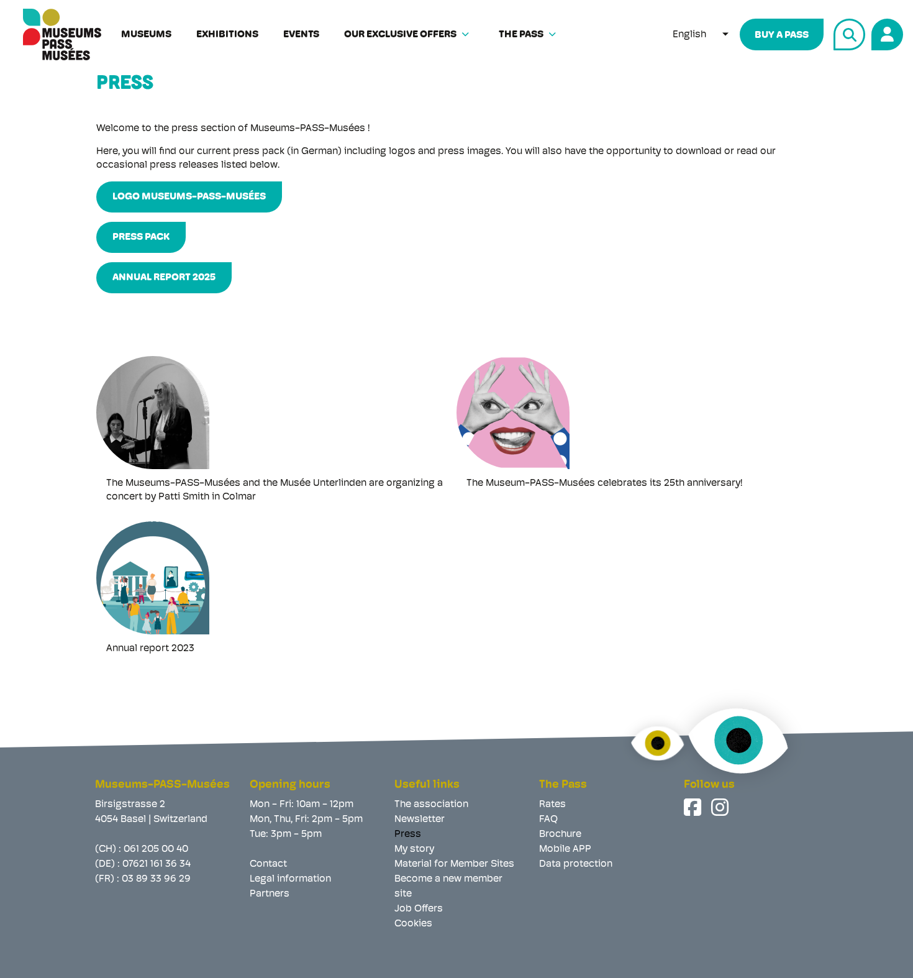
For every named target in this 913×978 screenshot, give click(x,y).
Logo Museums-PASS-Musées (189, 197)
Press (407, 834)
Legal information (290, 879)
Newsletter (419, 820)
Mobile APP (565, 849)
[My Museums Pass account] (885, 32)
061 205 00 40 (156, 849)
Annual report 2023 (150, 649)
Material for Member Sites (454, 864)
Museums (146, 35)
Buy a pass (782, 35)
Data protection (575, 864)
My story (414, 849)
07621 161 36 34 (156, 864)
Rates (552, 805)
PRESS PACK (141, 237)
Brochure (560, 834)
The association (431, 805)
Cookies (413, 924)
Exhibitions (227, 35)
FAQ (548, 820)
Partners (269, 894)
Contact (268, 864)
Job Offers (418, 909)
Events (301, 35)
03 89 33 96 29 (156, 879)
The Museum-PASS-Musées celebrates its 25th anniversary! (604, 483)
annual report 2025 (164, 278)
